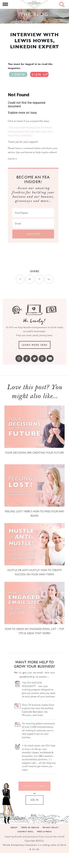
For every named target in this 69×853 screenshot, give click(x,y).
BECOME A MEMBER (34, 786)
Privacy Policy (51, 827)
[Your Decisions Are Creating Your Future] (34, 427)
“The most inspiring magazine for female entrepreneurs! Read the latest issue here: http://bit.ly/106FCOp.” (30, 131)
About (14, 827)
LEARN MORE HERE (34, 344)
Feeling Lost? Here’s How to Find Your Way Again (34, 513)
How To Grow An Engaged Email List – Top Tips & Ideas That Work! (34, 631)
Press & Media (44, 831)
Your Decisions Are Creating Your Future (34, 452)
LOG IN (34, 799)
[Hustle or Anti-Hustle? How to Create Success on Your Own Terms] (34, 544)
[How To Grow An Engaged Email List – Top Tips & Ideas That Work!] (34, 603)
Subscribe (33, 234)
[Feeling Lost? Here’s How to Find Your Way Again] (34, 485)
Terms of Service (30, 827)
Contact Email (26, 831)
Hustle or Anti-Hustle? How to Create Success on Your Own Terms (34, 572)
